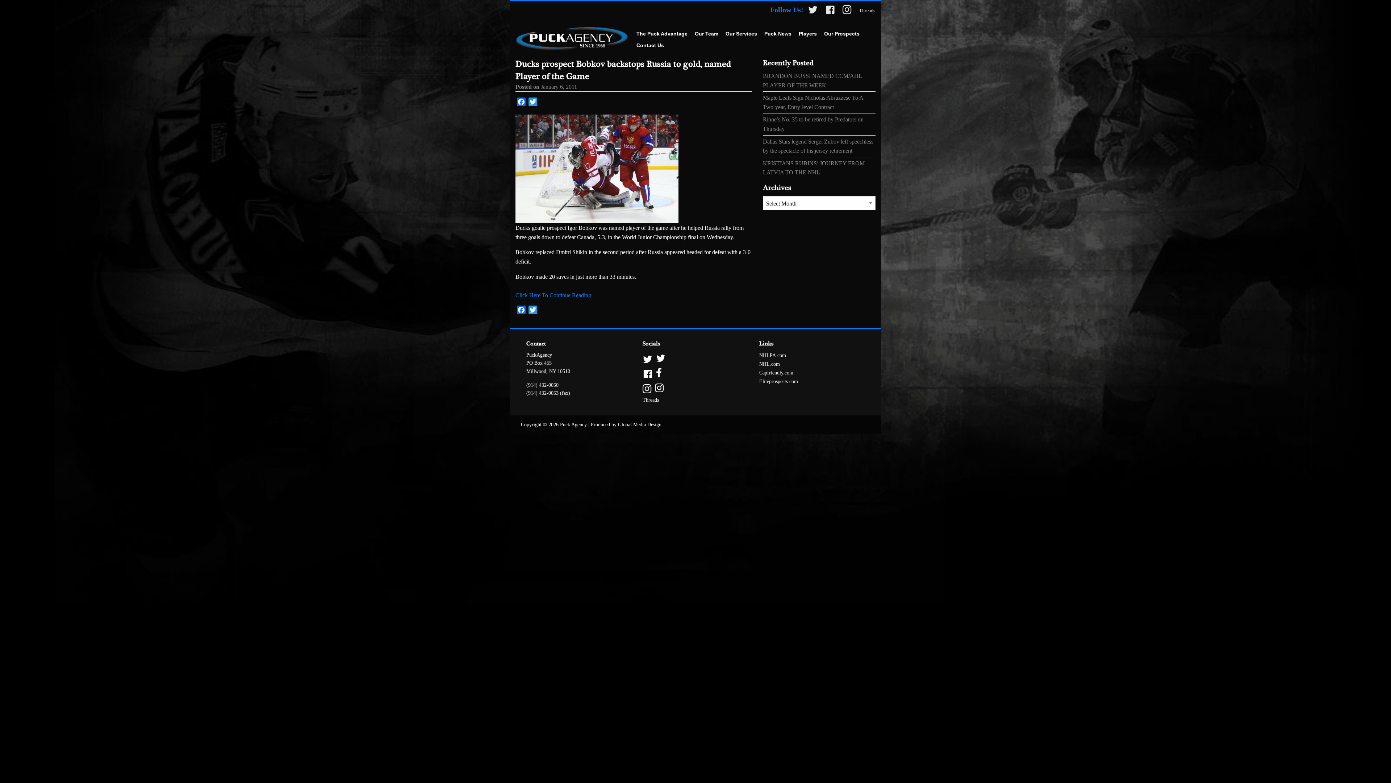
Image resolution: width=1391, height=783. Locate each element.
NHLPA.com (772, 355)
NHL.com (769, 364)
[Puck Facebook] (830, 11)
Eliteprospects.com (778, 381)
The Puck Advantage (662, 34)
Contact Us (650, 45)
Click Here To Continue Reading (553, 295)
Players (808, 34)
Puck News (777, 34)
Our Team (706, 34)
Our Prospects (842, 34)
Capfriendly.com (776, 373)
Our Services (741, 34)
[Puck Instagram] (847, 11)
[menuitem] (662, 34)
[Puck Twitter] (813, 11)
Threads (867, 10)
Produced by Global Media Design (626, 424)
